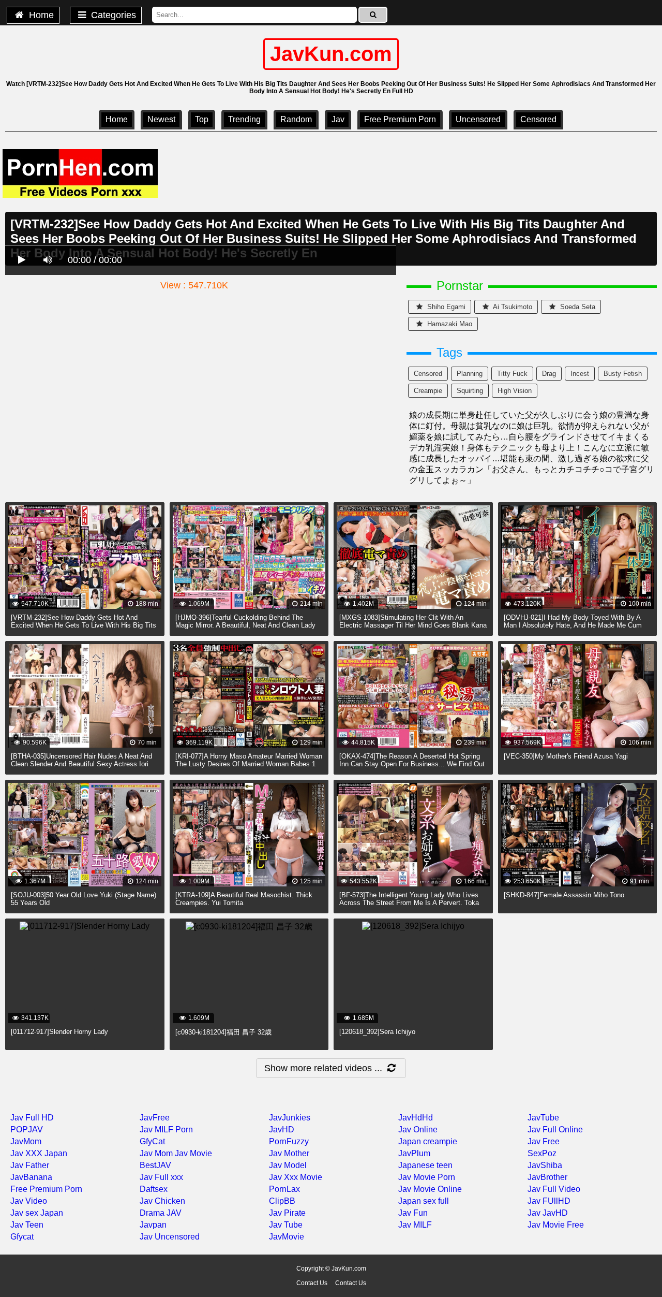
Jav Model (288, 1165)
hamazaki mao (448, 324)
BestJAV (155, 1165)
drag (549, 373)
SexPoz (542, 1153)
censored (538, 119)
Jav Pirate (287, 1212)
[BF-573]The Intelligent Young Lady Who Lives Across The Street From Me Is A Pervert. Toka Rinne (409, 902)
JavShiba (545, 1165)
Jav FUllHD (549, 1201)
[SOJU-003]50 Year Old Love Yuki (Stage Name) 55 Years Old (83, 899)
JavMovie (286, 1236)
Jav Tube (286, 1224)
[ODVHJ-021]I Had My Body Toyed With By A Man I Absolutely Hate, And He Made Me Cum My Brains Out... (573, 625)
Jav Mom (156, 1153)
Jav (338, 119)
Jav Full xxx (161, 1177)
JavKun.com (331, 53)
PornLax (284, 1189)
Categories (112, 15)
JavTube (543, 1117)
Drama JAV (161, 1212)
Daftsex (154, 1189)
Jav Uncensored (170, 1236)
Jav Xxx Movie (295, 1177)
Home (40, 15)
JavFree (155, 1117)
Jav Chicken (162, 1201)
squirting (470, 391)
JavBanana (31, 1177)
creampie (428, 391)
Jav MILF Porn (166, 1129)
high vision (515, 391)
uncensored (478, 119)
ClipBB (282, 1201)
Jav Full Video (554, 1189)
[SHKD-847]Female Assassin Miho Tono (564, 895)
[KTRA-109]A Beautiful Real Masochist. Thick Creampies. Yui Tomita (243, 899)
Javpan (153, 1224)
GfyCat (152, 1141)
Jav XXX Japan (38, 1153)
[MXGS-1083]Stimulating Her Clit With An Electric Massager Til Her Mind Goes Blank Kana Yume (413, 625)
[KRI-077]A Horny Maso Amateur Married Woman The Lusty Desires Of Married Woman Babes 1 (248, 760)
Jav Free (544, 1141)
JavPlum (414, 1153)
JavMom (25, 1141)
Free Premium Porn (400, 119)
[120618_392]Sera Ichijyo (377, 1032)
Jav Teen (26, 1224)
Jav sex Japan (36, 1212)
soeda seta (576, 307)
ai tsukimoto (511, 307)
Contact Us (311, 1283)
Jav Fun (413, 1212)
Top (201, 119)
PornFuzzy (289, 1141)
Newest (161, 119)
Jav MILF (415, 1224)
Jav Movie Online (430, 1189)
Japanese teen (425, 1165)
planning (470, 373)
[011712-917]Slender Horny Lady (59, 1032)
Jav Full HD (32, 1117)
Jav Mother (289, 1153)
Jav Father (29, 1165)
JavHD (281, 1129)
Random (296, 119)
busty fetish (623, 373)
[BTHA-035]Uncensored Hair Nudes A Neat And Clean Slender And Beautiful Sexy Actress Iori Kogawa (81, 764)
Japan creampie (427, 1141)
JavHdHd (415, 1117)
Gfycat (22, 1236)
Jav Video (28, 1201)
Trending (244, 119)
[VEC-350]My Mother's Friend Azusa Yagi (566, 756)
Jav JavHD (548, 1212)
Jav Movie (193, 1153)
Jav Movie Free (556, 1224)
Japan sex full (423, 1201)
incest (579, 373)
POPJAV (26, 1129)
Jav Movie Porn (426, 1177)
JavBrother (547, 1177)
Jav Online (418, 1129)
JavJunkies (289, 1117)
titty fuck (512, 373)
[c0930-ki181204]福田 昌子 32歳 (223, 1032)
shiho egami (445, 307)
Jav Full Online (555, 1129)
